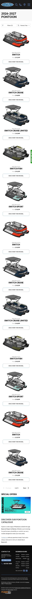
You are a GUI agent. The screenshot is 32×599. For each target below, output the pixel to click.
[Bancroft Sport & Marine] (7, 4)
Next (24, 488)
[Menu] (29, 4)
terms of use (8, 583)
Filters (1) (10, 25)
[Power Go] (16, 592)
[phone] (20, 4)
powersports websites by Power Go (22, 587)
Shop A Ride (10, 589)
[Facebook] (24, 571)
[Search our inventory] (16, 4)
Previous (8, 488)
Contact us (4, 537)
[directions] (24, 4)
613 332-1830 (8, 563)
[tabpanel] (22, 561)
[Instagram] (27, 571)
